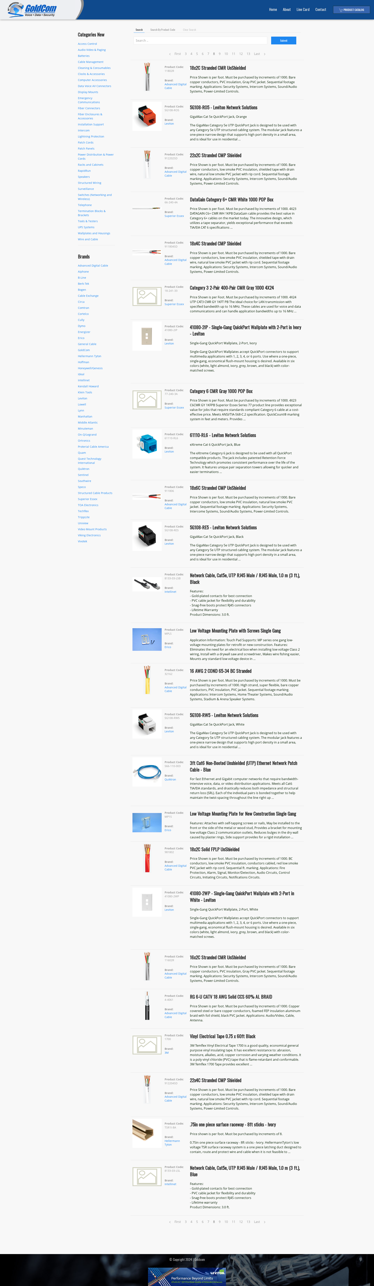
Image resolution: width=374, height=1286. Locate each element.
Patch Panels (86, 148)
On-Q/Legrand (87, 434)
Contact (320, 9)
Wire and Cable (88, 239)
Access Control (87, 44)
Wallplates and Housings (94, 233)
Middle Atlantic (88, 422)
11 (233, 54)
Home (273, 9)
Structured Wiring (89, 183)
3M (167, 1052)
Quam (82, 453)
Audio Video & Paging (92, 50)
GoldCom (84, 350)
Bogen (82, 290)
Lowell (82, 404)
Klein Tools (85, 392)
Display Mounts (88, 92)
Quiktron (83, 469)
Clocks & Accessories (91, 74)
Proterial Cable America (93, 446)
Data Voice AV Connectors (94, 86)
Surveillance (86, 189)
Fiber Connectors (89, 108)
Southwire (84, 481)
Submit (284, 40)
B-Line (82, 277)
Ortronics (84, 440)
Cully (81, 320)
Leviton (82, 398)
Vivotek (82, 541)
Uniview (83, 523)
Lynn (81, 410)
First (178, 54)
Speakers (84, 177)
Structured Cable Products (95, 493)
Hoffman (83, 362)
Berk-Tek (83, 283)
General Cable (87, 344)
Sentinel (83, 475)
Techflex (83, 511)
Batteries (84, 56)
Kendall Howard (88, 386)
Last (257, 54)
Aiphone (83, 271)
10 (226, 54)
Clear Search (189, 29)
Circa (81, 302)
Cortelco (83, 314)
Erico (81, 338)
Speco (82, 487)
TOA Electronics (88, 505)
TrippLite (84, 517)
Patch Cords (86, 142)
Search (139, 29)
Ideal (81, 374)
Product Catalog (353, 10)
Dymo (81, 326)
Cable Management (90, 62)
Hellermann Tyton (89, 356)
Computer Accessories (92, 80)
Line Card (303, 9)
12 (241, 54)
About (287, 9)
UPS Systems (86, 227)
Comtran (83, 308)
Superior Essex (87, 499)
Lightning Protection (91, 136)
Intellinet (84, 380)
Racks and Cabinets (90, 164)
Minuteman (85, 428)
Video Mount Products (92, 529)
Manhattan (85, 416)
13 (248, 54)
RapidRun (84, 171)
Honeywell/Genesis (90, 368)
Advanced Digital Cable (93, 265)
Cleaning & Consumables (94, 68)
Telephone (85, 205)
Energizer (84, 332)
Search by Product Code (162, 29)
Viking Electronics (89, 535)
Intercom (84, 130)
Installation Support (91, 124)
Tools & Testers (88, 221)
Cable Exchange (88, 296)
